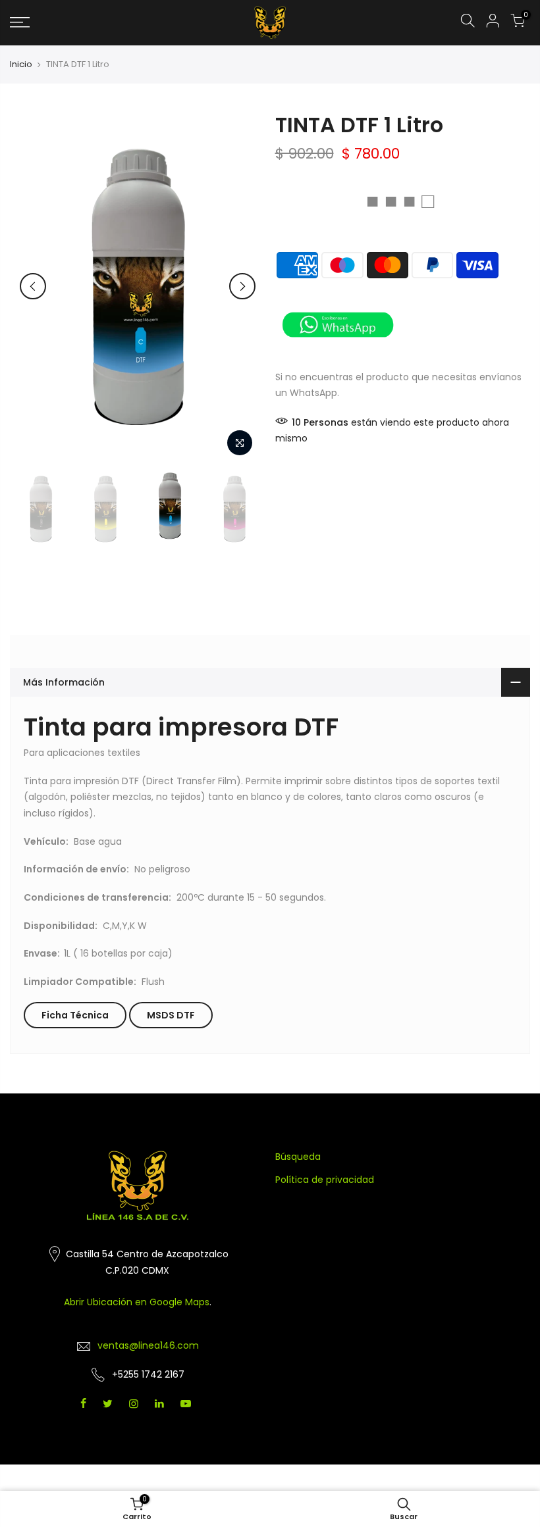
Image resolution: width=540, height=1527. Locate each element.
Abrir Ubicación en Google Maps (136, 1302)
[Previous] (33, 286)
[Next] (242, 286)
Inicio (21, 64)
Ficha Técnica (75, 1015)
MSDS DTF (171, 1015)
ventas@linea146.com (148, 1345)
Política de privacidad (324, 1179)
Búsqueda (298, 1156)
